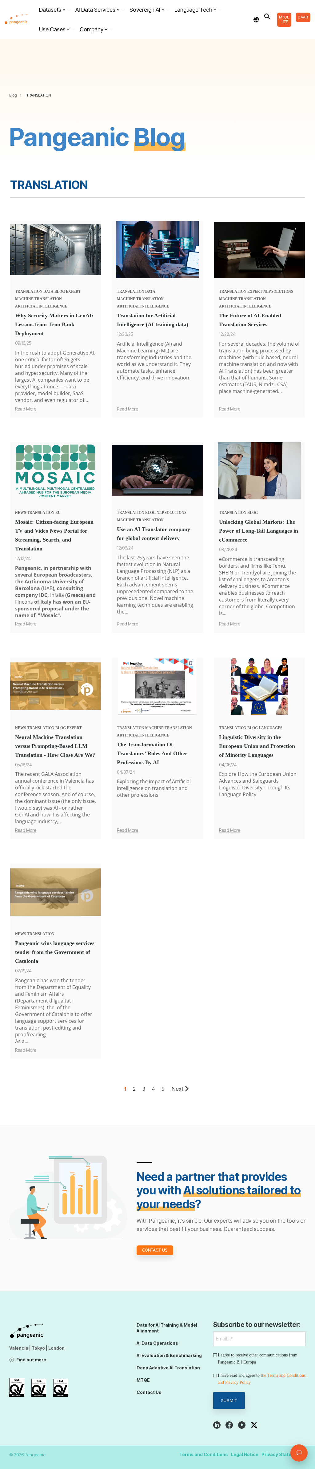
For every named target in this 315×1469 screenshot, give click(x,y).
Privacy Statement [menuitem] (282, 1454)
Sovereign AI (145, 9)
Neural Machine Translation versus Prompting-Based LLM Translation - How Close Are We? (55, 746)
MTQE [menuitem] (143, 1380)
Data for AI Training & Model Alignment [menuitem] (167, 1327)
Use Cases (52, 29)
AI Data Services (95, 9)
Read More (25, 409)
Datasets (50, 9)
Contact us (155, 1250)
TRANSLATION (28, 291)
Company (91, 29)
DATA (48, 291)
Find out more (31, 1359)
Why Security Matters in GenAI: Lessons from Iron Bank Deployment (54, 324)
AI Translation (235, 370)
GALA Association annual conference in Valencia (50, 777)
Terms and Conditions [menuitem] (203, 1454)
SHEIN (226, 572)
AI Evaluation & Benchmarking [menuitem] (169, 1355)
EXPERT (73, 291)
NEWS (20, 512)
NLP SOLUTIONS (278, 291)
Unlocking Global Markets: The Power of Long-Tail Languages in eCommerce (258, 531)
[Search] (267, 16)
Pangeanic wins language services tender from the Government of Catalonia (54, 952)
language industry (36, 821)
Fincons (24, 601)
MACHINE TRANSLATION (38, 299)
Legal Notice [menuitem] (244, 1454)
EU (58, 512)
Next (177, 1089)
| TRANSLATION (38, 95)
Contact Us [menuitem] (149, 1392)
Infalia (57, 595)
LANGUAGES (270, 728)
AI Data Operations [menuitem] (157, 1343)
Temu (279, 565)
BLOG (59, 291)
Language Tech (193, 9)
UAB (48, 588)
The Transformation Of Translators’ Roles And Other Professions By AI (152, 753)
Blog (13, 95)
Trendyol (251, 572)
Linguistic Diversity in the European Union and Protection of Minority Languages (257, 746)
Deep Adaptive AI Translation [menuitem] (168, 1367)
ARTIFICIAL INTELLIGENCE (41, 306)
